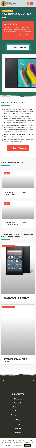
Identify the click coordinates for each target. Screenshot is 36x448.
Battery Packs (18, 407)
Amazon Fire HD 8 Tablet (16, 298)
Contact (18, 432)
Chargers (18, 411)
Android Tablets (7, 11)
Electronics (18, 399)
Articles (18, 424)
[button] (28, 3)
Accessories (18, 403)
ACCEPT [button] (27, 445)
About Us (18, 428)
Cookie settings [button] (17, 445)
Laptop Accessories (18, 415)
